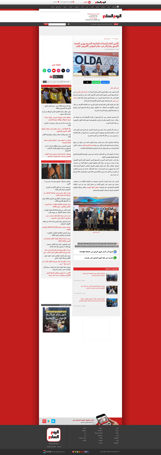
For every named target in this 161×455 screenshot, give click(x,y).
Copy (44, 82)
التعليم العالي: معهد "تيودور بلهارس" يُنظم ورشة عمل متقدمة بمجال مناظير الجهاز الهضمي (92, 300)
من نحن (59, 447)
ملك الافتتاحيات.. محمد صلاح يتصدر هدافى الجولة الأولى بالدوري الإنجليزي (94, 24)
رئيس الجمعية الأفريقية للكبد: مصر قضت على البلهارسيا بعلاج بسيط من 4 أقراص (93, 287)
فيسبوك (104, 82)
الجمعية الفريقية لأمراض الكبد (94, 244)
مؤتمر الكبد (82, 244)
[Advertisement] (80, 400)
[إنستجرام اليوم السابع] (58, 70)
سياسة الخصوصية (51, 447)
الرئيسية (116, 39)
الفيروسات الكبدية (112, 246)
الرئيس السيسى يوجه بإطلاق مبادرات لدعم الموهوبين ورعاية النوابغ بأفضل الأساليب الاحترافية (58, 148)
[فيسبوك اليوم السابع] (68, 70)
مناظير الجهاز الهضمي (92, 187)
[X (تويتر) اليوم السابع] (63, 70)
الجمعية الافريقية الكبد (88, 145)
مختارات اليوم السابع (65, 305)
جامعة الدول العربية (81, 92)
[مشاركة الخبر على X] (87, 82)
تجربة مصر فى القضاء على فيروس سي (86, 246)
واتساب (95, 82)
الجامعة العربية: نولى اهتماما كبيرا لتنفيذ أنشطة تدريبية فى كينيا (93, 274)
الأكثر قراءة (68, 161)
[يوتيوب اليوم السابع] (54, 70)
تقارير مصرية (107, 39)
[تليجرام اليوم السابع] (49, 70)
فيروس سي (102, 246)
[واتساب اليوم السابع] (44, 70)
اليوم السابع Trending (65, 86)
